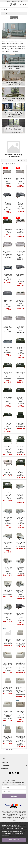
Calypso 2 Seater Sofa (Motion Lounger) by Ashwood (8, 204)
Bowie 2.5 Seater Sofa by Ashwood (20, 179)
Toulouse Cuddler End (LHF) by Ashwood (20, 591)
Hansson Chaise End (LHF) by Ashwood (8, 448)
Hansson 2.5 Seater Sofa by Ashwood (20, 228)
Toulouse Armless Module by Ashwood (20, 544)
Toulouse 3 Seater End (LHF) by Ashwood (20, 519)
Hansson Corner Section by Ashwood (8, 471)
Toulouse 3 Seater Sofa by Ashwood (7, 348)
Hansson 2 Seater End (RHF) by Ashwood (8, 374)
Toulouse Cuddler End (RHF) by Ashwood (8, 614)
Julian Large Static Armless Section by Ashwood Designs (7, 689)
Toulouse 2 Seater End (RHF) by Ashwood (7, 519)
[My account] (23, 5)
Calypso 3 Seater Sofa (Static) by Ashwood (8, 301)
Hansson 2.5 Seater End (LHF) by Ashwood (20, 374)
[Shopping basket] (25, 5)
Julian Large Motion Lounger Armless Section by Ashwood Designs (20, 641)
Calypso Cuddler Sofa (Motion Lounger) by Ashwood (20, 615)
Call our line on (14, 1)
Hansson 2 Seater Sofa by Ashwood (8, 228)
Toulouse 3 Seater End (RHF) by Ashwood (7, 544)
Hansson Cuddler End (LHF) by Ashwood (20, 471)
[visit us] (7, 5)
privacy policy (5, 831)
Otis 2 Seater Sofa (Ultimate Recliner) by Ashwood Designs (20, 253)
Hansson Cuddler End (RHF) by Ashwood (8, 494)
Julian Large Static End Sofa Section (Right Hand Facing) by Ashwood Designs (7, 714)
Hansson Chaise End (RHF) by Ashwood (20, 448)
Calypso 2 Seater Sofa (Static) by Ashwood (20, 203)
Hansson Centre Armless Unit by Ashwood (20, 423)
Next (13, 163)
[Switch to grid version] (19, 160)
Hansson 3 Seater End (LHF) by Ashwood (20, 398)
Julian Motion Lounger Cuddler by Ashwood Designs (20, 713)
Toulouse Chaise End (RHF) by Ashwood (20, 568)
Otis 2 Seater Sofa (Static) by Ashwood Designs (7, 253)
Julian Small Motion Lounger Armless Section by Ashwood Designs (7, 738)
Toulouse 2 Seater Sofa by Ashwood (7, 274)
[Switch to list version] (23, 160)
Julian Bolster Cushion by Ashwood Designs (7, 640)
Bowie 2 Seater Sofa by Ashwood (8, 179)
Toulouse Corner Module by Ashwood (8, 591)
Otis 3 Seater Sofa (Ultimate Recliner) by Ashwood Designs (20, 327)
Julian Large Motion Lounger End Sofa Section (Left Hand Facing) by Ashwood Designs (7, 664)
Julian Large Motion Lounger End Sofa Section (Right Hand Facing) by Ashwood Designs (20, 664)
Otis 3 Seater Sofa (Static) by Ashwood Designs (7, 326)
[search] (4, 5)
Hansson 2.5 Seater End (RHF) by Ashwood (7, 398)
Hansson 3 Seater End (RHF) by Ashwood (8, 423)
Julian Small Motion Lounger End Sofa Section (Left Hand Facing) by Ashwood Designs (20, 739)
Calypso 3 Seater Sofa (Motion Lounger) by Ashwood (20, 276)
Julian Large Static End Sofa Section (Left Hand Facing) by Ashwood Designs (20, 690)
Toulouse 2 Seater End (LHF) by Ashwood (20, 494)
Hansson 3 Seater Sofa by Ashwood (20, 301)
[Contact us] (21, 5)
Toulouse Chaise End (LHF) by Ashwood (8, 568)
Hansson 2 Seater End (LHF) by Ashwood (20, 349)
